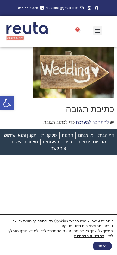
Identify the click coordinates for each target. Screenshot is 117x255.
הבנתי (102, 246)
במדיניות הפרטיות (89, 235)
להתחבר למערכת (92, 122)
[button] (7, 103)
